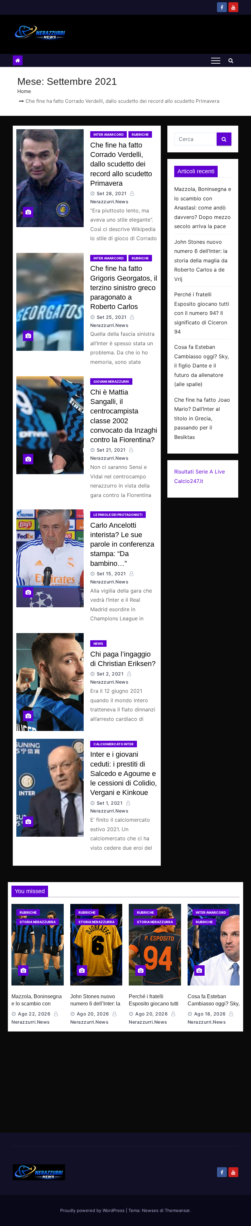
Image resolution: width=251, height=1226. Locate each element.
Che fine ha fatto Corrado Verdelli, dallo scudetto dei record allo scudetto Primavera (121, 164)
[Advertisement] (125, 1083)
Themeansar (177, 1210)
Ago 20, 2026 (93, 1013)
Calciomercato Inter (113, 744)
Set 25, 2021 (112, 317)
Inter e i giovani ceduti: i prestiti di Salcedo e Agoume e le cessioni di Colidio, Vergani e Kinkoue (123, 773)
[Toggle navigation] (216, 60)
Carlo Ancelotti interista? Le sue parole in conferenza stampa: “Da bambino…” (122, 544)
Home (24, 91)
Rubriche (140, 134)
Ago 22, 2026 (34, 1013)
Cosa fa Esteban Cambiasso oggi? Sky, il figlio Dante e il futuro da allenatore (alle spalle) (201, 365)
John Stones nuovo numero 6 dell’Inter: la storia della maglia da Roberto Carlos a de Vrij (200, 260)
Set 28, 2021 (112, 193)
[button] (231, 60)
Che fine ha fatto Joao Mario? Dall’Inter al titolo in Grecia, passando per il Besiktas (202, 418)
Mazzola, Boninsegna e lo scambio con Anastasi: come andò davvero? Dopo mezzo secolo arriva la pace (202, 207)
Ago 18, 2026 (210, 1013)
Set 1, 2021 (110, 803)
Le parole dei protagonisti (117, 515)
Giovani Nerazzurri (111, 381)
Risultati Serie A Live (199, 471)
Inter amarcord (108, 134)
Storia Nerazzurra (38, 922)
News (98, 643)
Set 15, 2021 (111, 573)
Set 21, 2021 (111, 450)
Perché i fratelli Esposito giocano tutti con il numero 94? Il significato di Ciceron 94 (201, 313)
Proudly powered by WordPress (93, 1210)
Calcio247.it (188, 481)
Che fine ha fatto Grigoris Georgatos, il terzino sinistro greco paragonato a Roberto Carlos (123, 287)
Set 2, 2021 (110, 673)
